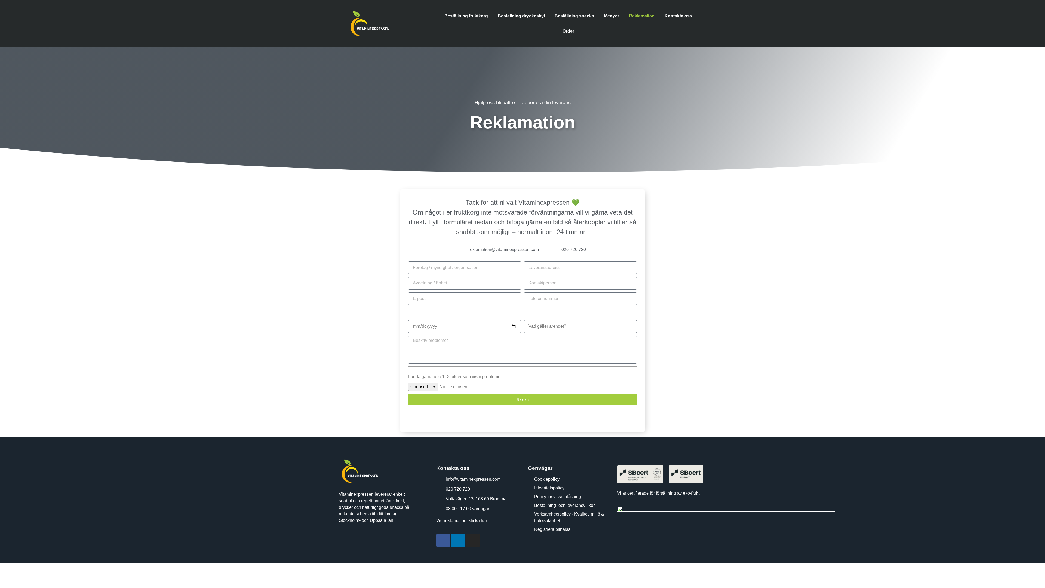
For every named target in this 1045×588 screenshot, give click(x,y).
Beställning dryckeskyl (521, 16)
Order (568, 31)
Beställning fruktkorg (466, 16)
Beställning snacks (574, 16)
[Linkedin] (458, 540)
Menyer (611, 16)
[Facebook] (443, 540)
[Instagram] (473, 540)
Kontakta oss (678, 16)
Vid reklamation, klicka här (461, 520)
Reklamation (642, 16)
